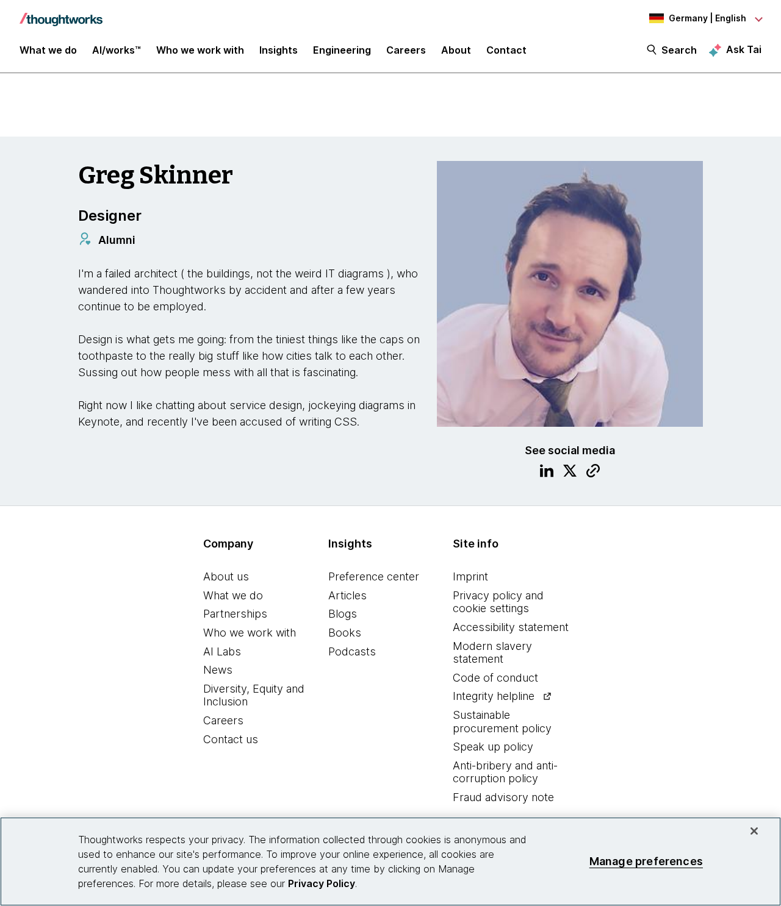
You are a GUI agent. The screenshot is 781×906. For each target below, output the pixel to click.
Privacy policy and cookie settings (498, 602)
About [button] (456, 50)
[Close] (754, 831)
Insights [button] (278, 50)
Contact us (230, 739)
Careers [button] (406, 50)
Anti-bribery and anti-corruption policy (505, 772)
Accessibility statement (511, 627)
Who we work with (249, 632)
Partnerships (235, 613)
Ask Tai (743, 49)
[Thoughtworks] (61, 13)
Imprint (470, 576)
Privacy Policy (321, 883)
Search (679, 50)
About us (226, 576)
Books (344, 632)
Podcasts (352, 651)
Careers (223, 720)
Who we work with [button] (200, 50)
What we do (233, 595)
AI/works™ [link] (116, 50)
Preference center (373, 576)
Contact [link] (506, 50)
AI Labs (222, 651)
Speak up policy (493, 746)
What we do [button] (48, 50)
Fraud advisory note (503, 797)
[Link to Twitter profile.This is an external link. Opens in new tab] (570, 472)
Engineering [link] (342, 50)
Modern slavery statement (492, 653)
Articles (347, 595)
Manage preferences (646, 861)
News (217, 669)
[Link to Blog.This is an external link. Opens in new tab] (593, 472)
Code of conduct (495, 677)
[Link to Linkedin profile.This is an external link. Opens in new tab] (546, 472)
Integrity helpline (493, 696)
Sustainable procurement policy (502, 721)
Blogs (342, 613)
